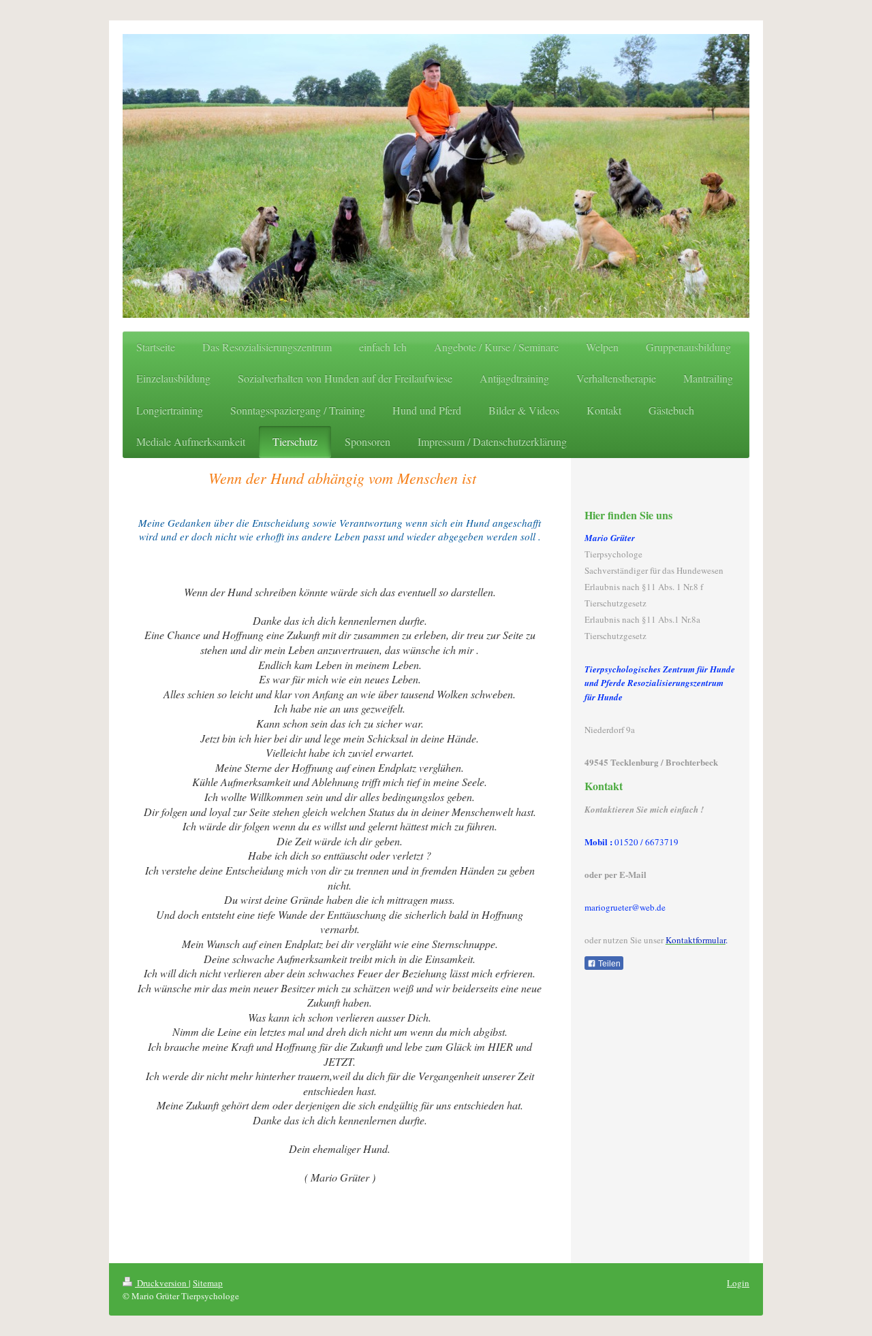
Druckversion (162, 1283)
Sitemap (208, 1283)
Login (738, 1283)
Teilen (608, 963)
